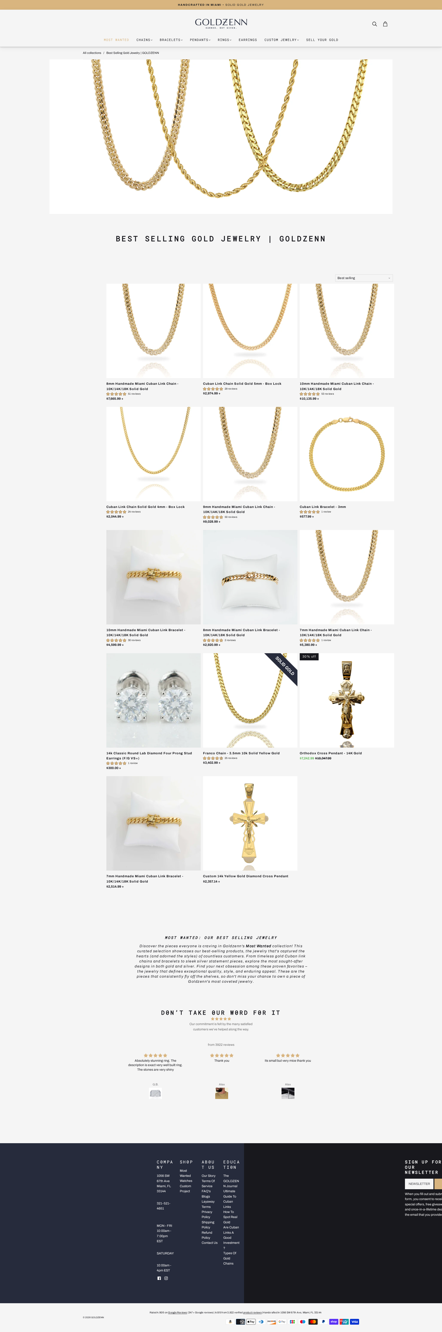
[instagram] (166, 1278)
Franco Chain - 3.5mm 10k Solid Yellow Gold (241, 753)
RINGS (223, 40)
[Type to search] (372, 23)
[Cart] (385, 23)
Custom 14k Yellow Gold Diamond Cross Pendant (245, 876)
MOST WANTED (116, 40)
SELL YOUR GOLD (322, 40)
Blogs (206, 1196)
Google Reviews (177, 1312)
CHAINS (143, 40)
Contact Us (210, 1243)
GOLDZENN (97, 1317)
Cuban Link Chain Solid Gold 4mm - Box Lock (145, 507)
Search (379, 23)
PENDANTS (199, 40)
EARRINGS (248, 40)
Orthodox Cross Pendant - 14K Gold (331, 753)
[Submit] (376, 24)
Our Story (208, 1176)
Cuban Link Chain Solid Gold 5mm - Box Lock (242, 383)
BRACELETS (170, 40)
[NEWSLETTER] (419, 1184)
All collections (92, 53)
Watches (186, 1181)
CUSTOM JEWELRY (281, 40)
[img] (221, 1019)
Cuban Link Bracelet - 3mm (323, 507)
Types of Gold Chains (229, 1258)
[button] (217, 1106)
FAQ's (206, 1191)
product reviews (252, 1312)
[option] (221, 4)
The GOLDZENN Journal (231, 1181)
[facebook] (159, 1278)
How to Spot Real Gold (230, 1217)
